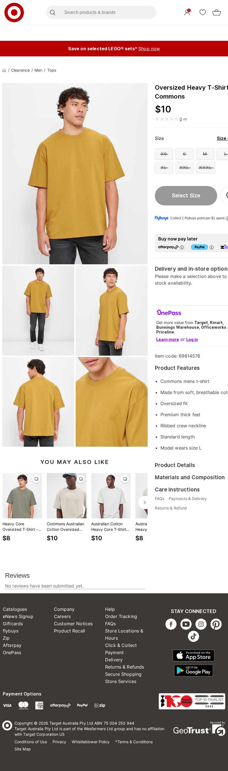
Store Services (120, 681)
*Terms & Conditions (134, 741)
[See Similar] (36, 479)
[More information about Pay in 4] (211, 247)
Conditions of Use (30, 741)
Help (110, 609)
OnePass (12, 652)
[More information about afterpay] (182, 247)
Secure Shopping (123, 674)
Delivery (114, 659)
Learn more (167, 339)
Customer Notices (73, 623)
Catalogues (15, 609)
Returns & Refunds (124, 667)
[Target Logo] (14, 12)
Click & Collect (121, 645)
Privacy (59, 741)
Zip (6, 638)
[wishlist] (203, 12)
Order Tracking (121, 616)
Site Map (22, 749)
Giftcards (13, 623)
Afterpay (12, 645)
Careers (62, 616)
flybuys (10, 631)
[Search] (52, 12)
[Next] (145, 502)
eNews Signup (18, 616)
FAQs (110, 623)
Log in (192, 339)
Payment (114, 652)
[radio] (164, 154)
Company (64, 609)
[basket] (217, 12)
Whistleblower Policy (91, 741)
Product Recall (69, 631)
